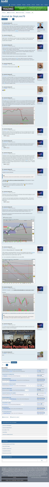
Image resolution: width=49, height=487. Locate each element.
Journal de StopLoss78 (13, 16)
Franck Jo (39, 375)
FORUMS (23, 4)
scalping (16, 30)
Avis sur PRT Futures (6, 446)
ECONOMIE (19, 4)
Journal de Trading (20, 12)
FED (4, 50)
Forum (4, 12)
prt (4, 83)
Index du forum (5, 417)
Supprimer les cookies (15, 417)
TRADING (38, 4)
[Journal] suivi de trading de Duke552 (9, 384)
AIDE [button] (42, 4)
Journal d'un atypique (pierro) (7, 434)
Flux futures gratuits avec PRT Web (8, 444)
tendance (33, 252)
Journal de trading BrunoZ (7, 427)
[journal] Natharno (5, 407)
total (26, 160)
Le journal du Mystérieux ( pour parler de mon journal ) (12, 369)
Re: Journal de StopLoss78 (7, 23)
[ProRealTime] (24, 8)
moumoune (6, 404)
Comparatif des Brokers (6, 450)
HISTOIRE (28, 4)
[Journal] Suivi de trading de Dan (8, 374)
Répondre (5, 19)
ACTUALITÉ (13, 4)
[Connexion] (32, 13)
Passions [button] (46, 4)
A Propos (14, 477)
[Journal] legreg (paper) (6, 378)
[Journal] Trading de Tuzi (6, 397)
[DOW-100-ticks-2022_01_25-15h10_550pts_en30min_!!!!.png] (18, 271)
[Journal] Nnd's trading (6, 402)
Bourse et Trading (11, 12)
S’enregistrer (28, 12)
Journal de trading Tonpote (7, 388)
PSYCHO (33, 4)
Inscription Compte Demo (6, 448)
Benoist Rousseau (13, 380)
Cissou (11, 390)
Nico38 (11, 371)
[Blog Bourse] (4, 1)
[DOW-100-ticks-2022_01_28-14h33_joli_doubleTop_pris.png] (18, 230)
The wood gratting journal (6, 411)
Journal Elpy (4, 432)
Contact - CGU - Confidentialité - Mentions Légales (14, 480)
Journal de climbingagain (6, 425)
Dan (10, 394)
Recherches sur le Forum (6, 453)
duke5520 (11, 385)
